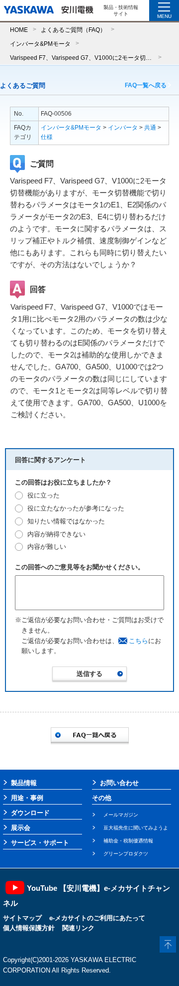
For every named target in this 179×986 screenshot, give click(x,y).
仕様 (47, 137)
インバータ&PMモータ (40, 43)
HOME (19, 29)
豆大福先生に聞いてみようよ (135, 827)
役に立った (43, 495)
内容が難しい (46, 546)
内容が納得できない (56, 534)
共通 (150, 127)
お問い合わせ (119, 783)
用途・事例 (27, 798)
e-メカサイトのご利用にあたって (97, 918)
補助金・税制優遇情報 (128, 840)
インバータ (123, 127)
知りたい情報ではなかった (66, 521)
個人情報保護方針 (29, 928)
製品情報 (24, 783)
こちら (138, 641)
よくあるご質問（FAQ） (73, 29)
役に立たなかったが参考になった (75, 508)
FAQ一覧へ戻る (146, 85)
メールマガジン (120, 815)
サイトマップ (22, 918)
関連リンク (78, 928)
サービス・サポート (40, 842)
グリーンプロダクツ (125, 853)
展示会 (20, 827)
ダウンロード (30, 813)
